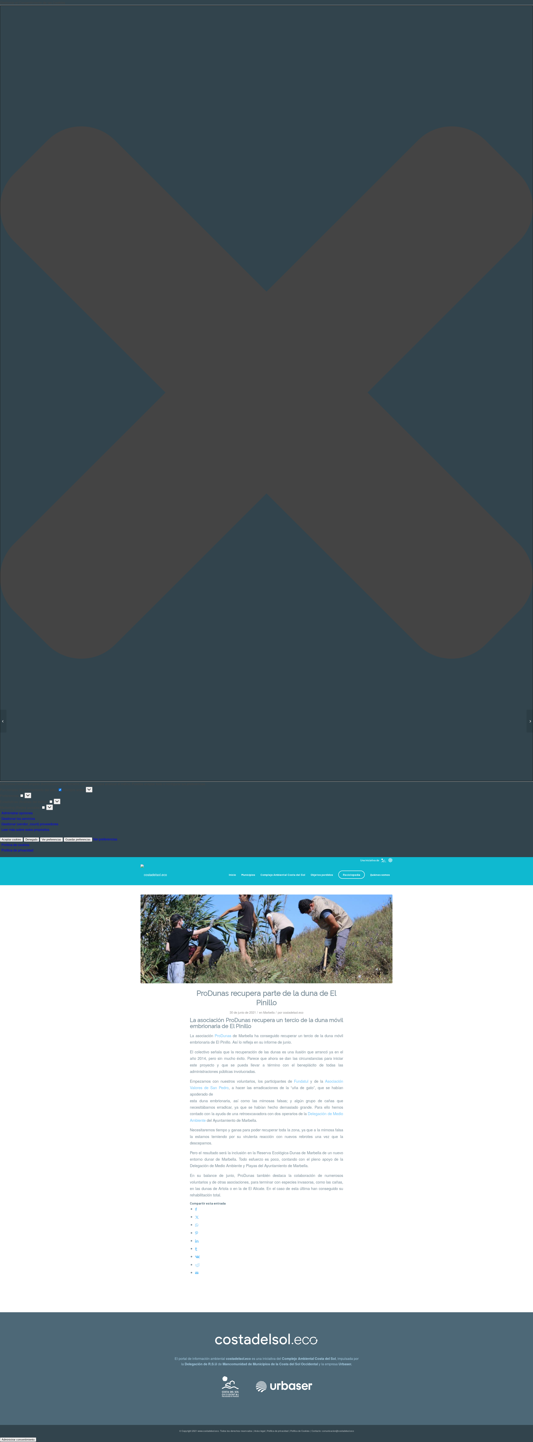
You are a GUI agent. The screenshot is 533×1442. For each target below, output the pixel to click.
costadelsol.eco (293, 1012)
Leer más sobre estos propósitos (25, 829)
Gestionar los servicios (18, 818)
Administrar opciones (17, 813)
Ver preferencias (51, 839)
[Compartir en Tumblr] (196, 1248)
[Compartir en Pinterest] (196, 1233)
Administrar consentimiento (18, 1439)
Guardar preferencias (78, 839)
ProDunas (223, 1035)
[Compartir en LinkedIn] (196, 1240)
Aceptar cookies (11, 839)
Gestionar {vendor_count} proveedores (29, 824)
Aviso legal (259, 1430)
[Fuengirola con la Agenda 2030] (3, 721)
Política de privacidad (17, 850)
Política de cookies (15, 844)
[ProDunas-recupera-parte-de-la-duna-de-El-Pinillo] (266, 939)
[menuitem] (232, 874)
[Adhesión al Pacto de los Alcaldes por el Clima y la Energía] (530, 721)
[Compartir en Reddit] (197, 1264)
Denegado (31, 839)
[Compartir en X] (197, 1217)
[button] (266, 393)
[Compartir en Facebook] (196, 1209)
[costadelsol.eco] (154, 874)
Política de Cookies (300, 1430)
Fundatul (301, 1081)
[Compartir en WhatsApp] (196, 1224)
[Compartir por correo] (196, 1272)
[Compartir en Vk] (197, 1256)
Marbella (269, 1012)
